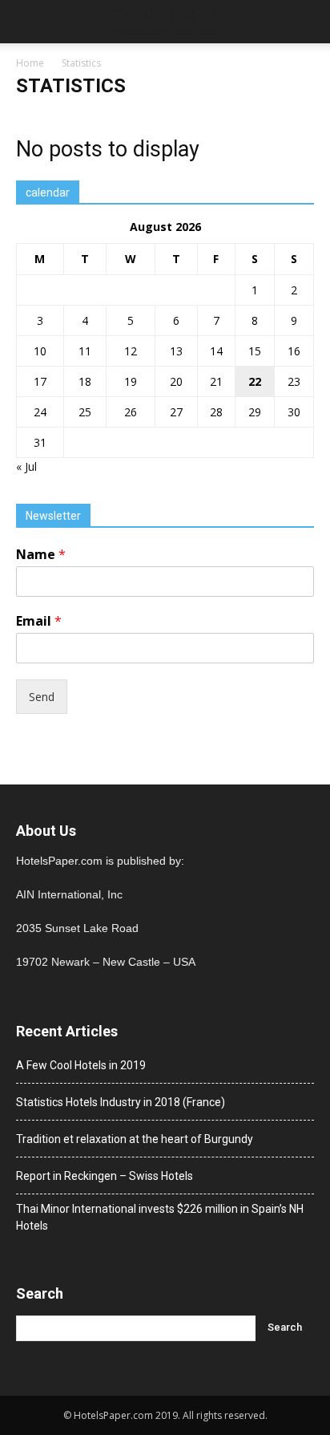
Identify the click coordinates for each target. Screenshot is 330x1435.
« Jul (26, 466)
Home (30, 63)
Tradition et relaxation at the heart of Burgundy (134, 1139)
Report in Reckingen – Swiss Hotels (104, 1175)
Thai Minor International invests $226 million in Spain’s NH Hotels (160, 1217)
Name (41, 554)
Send (41, 696)
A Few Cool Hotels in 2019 (81, 1065)
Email (39, 621)
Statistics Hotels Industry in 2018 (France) (120, 1102)
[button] (307, 21)
